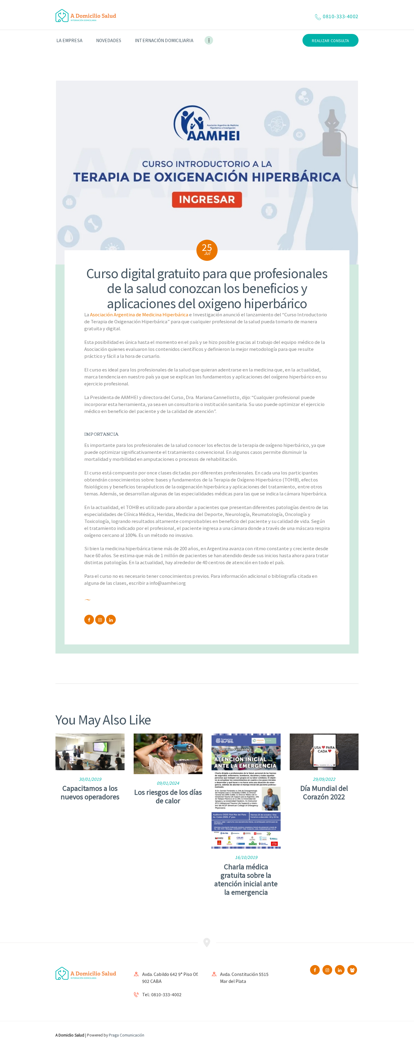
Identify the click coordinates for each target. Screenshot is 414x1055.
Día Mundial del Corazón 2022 (324, 792)
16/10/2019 (246, 857)
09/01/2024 (168, 783)
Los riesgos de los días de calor (168, 795)
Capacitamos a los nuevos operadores (90, 792)
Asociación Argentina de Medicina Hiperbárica (139, 314)
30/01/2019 (90, 779)
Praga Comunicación (126, 1034)
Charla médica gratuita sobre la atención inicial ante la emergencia (246, 879)
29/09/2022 (324, 779)
